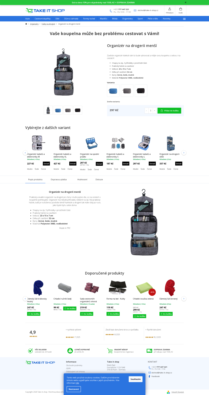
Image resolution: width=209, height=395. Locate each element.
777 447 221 (159, 367)
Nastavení (74, 389)
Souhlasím (136, 379)
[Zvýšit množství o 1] (154, 110)
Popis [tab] (35, 179)
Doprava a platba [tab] (59, 179)
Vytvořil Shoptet (178, 392)
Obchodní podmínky (74, 365)
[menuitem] (27, 18)
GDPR (68, 368)
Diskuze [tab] (99, 179)
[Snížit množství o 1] (146, 110)
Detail (46, 163)
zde (77, 383)
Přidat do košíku (171, 110)
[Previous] (25, 152)
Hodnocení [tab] (82, 179)
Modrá (29, 169)
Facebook (156, 376)
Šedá (37, 169)
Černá (43, 169)
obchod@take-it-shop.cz (162, 372)
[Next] (183, 152)
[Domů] (27, 23)
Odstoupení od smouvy (75, 371)
